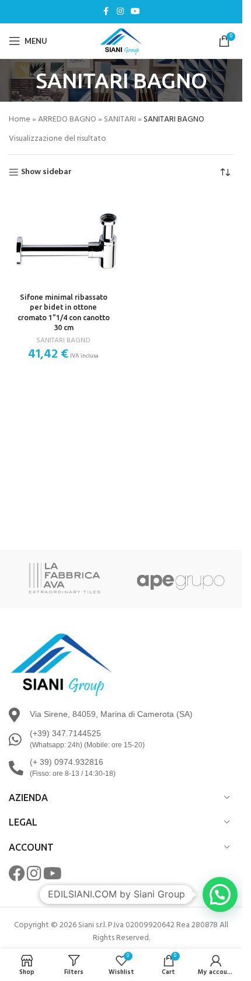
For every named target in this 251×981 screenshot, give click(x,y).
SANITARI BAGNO (63, 340)
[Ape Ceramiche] (179, 579)
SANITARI (120, 119)
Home (19, 119)
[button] (220, 894)
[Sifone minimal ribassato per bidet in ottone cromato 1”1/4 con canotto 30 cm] (63, 240)
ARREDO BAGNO (67, 119)
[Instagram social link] (120, 12)
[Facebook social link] (106, 12)
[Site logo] (121, 41)
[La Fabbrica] (63, 579)
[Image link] (61, 663)
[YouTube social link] (135, 12)
